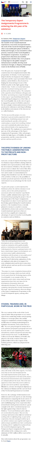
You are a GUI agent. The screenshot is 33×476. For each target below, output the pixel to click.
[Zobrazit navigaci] (31, 2)
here (8, 441)
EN (27, 2)
